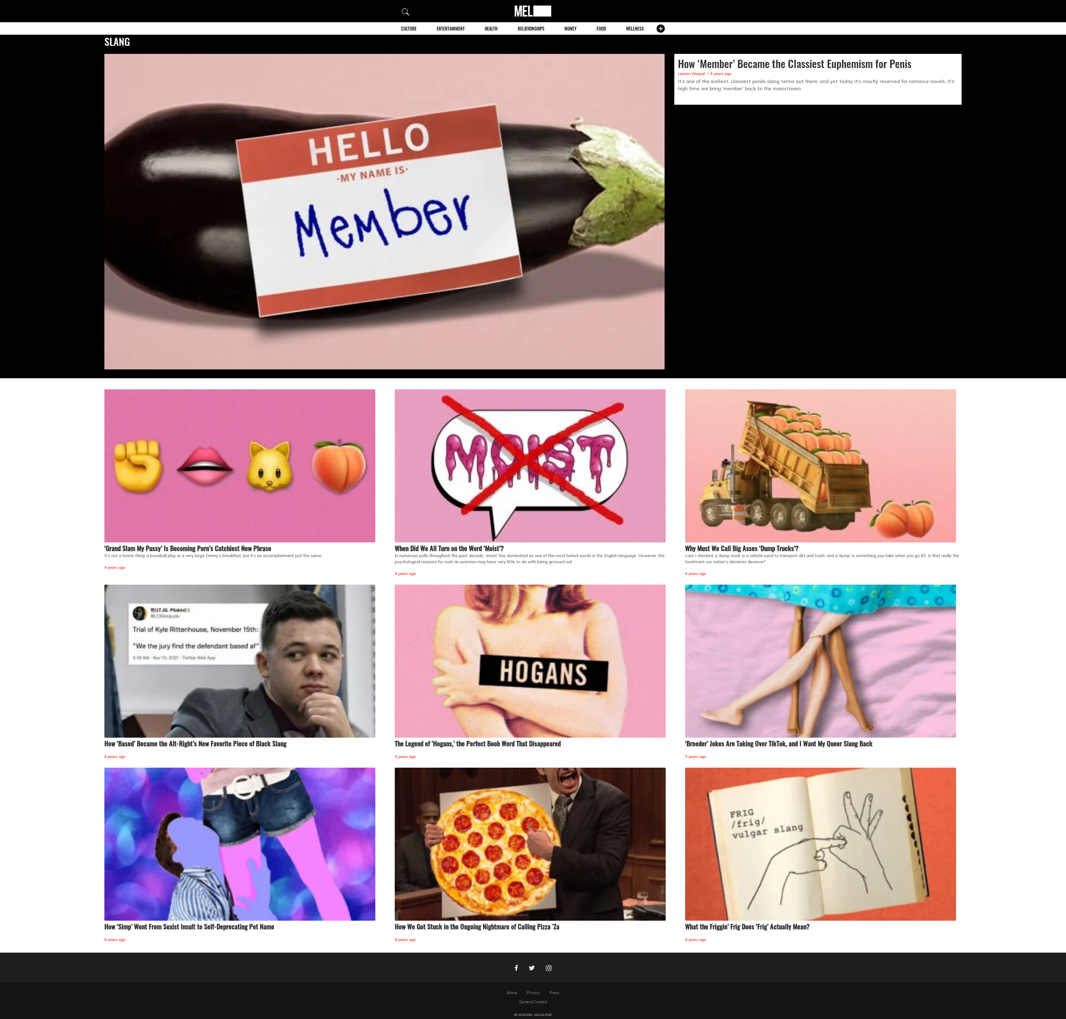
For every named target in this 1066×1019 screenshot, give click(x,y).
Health (491, 28)
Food (601, 28)
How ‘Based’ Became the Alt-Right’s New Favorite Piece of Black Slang (195, 743)
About (512, 992)
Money (570, 28)
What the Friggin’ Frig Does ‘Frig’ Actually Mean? (747, 926)
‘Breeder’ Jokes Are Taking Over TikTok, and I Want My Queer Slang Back (779, 743)
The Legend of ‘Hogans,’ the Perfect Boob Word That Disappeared (478, 743)
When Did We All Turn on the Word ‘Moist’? (449, 548)
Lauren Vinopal (691, 73)
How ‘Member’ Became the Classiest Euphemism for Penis (794, 63)
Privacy (533, 992)
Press (554, 992)
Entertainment (451, 28)
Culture (409, 28)
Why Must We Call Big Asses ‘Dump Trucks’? (742, 548)
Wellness (635, 28)
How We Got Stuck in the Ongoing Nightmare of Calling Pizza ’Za (477, 926)
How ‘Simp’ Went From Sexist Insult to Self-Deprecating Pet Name (189, 926)
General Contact (533, 1002)
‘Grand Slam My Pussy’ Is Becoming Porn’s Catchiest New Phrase (187, 548)
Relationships (531, 28)
